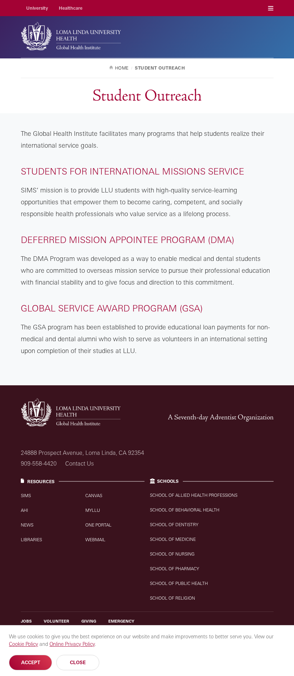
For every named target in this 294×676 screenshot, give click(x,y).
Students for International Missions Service (132, 171)
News (27, 525)
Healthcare (70, 8)
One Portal (98, 525)
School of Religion (172, 598)
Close (78, 662)
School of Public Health (179, 583)
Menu (271, 8)
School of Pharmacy (174, 568)
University (37, 8)
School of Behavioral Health (184, 510)
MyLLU (92, 510)
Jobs (26, 621)
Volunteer (56, 621)
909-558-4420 (39, 463)
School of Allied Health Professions (193, 495)
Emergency (121, 621)
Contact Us (79, 463)
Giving (88, 621)
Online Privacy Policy (72, 644)
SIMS (26, 495)
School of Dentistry (174, 524)
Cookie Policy (23, 644)
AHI (24, 510)
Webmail (95, 539)
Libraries (31, 539)
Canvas (93, 495)
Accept (30, 662)
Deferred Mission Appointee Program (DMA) (127, 239)
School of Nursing (172, 554)
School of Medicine (173, 539)
